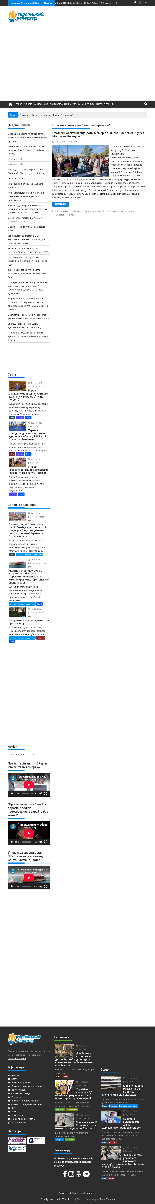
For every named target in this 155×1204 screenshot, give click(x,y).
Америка (59, 1139)
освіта (131, 211)
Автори (15, 1075)
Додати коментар (66, 215)
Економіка (78, 104)
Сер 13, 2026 (131, 1147)
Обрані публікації (20, 1093)
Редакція (73, 141)
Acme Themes (107, 1199)
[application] (29, 785)
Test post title (15, 158)
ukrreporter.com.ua (17, 1058)
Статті (28, 417)
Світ (46, 104)
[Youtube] (79, 1175)
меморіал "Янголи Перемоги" (106, 211)
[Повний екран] (45, 793)
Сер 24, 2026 (131, 1078)
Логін (14, 1111)
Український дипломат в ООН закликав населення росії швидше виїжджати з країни (26, 239)
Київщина (87, 211)
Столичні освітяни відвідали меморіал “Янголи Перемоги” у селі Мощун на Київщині (98, 134)
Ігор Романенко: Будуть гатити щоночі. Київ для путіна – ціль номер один (28, 261)
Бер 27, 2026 (84, 1115)
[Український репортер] (11, 104)
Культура (89, 104)
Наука (67, 104)
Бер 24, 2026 (36, 513)
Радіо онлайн (18, 1122)
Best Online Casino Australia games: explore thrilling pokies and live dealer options (27, 137)
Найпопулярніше (20, 1082)
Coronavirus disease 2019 (21, 178)
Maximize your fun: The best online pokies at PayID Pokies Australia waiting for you (28, 150)
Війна (57, 211)
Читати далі (60, 204)
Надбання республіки (128, 1106)
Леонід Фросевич (38, 386)
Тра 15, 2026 (83, 1082)
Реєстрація (17, 1115)
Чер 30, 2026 (36, 423)
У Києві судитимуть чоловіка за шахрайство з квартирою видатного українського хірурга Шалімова (28, 209)
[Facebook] (65, 1175)
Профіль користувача (23, 1118)
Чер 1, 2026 (83, 1046)
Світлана (82, 1049)
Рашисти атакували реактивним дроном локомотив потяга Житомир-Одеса (28, 336)
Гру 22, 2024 (35, 609)
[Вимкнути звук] (40, 793)
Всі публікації (18, 1089)
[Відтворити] (11, 793)
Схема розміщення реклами (26, 1104)
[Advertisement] (103, 31)
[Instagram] (71, 1175)
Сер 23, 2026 (131, 1111)
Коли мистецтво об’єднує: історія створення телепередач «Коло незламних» (26, 196)
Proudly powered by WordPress (57, 1199)
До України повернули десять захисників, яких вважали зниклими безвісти (27, 273)
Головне (20, 104)
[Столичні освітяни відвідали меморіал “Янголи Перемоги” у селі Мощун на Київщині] (80, 146)
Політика (31, 104)
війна (79, 211)
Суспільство (56, 104)
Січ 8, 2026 (35, 559)
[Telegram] (86, 1175)
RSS (13, 1107)
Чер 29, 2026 (36, 459)
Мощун (124, 211)
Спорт (99, 104)
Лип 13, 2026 (36, 383)
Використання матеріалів (25, 1100)
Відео (106, 104)
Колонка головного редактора (29, 554)
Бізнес (58, 1076)
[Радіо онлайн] (112, 104)
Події (40, 104)
